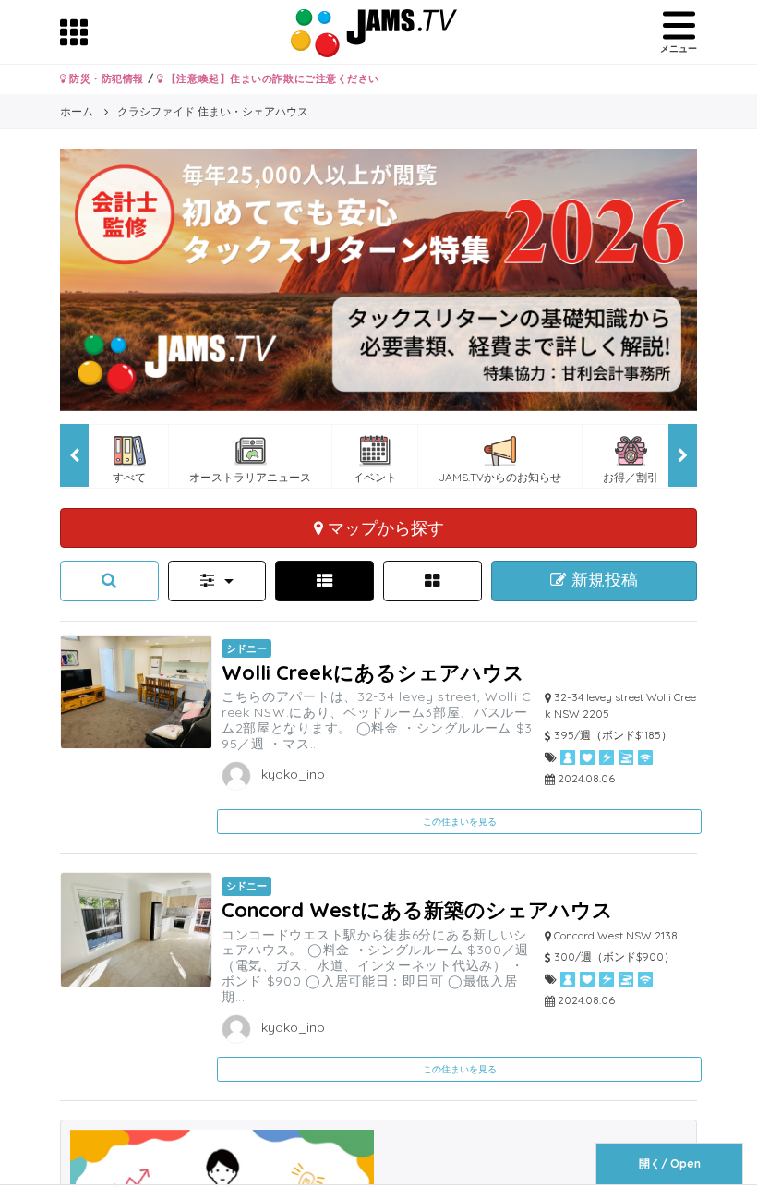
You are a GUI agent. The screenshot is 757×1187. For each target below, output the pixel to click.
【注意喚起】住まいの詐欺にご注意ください (270, 78)
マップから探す (383, 527)
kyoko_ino (291, 774)
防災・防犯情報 (105, 78)
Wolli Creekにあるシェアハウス (373, 672)
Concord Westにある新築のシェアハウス (417, 909)
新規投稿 (602, 580)
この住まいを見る (460, 822)
